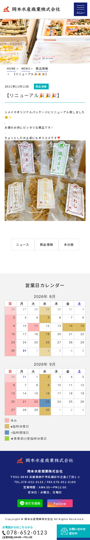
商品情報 (46, 244)
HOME (11, 68)
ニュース (22, 244)
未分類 (69, 244)
